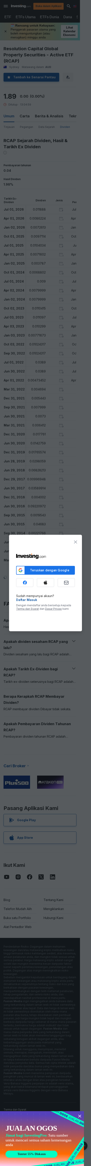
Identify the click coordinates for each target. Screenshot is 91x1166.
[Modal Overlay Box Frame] (42, 1138)
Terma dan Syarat (27, 608)
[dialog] (45, 583)
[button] (54, 6)
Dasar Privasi (53, 608)
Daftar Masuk (26, 600)
